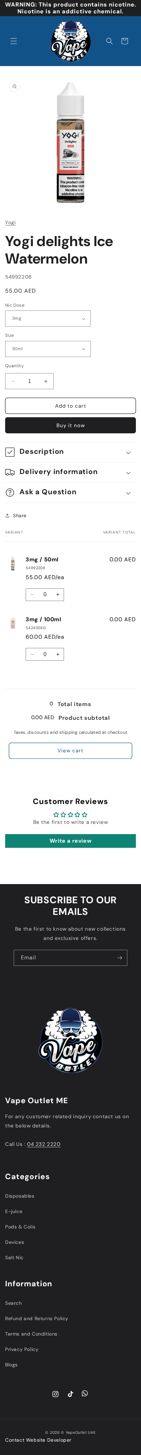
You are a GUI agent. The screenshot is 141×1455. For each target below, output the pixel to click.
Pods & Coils (20, 1227)
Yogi (10, 222)
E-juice (13, 1211)
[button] (13, 41)
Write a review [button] (70, 840)
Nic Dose (14, 305)
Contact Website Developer (38, 1440)
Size (9, 335)
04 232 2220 (44, 1144)
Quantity (14, 366)
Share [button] (20, 515)
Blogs (11, 1365)
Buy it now (70, 425)
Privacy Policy (21, 1349)
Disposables (20, 1196)
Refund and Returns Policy (36, 1318)
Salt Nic (14, 1257)
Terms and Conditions (31, 1334)
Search (13, 1303)
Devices (14, 1242)
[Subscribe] (119, 958)
